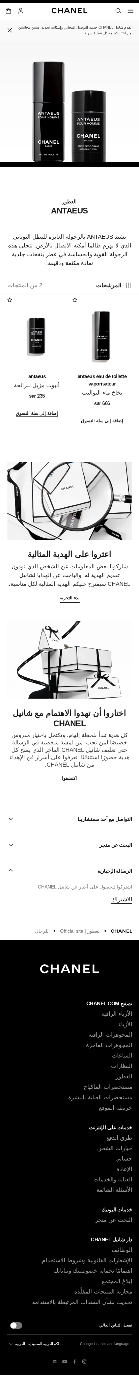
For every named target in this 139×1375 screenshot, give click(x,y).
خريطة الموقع (115, 1108)
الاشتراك (121, 899)
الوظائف (122, 1250)
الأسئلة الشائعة (114, 1190)
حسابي (123, 1158)
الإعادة (124, 1169)
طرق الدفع (119, 1138)
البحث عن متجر (113, 1220)
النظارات (121, 1066)
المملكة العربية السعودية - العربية (40, 1344)
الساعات (122, 1055)
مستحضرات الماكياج (108, 1087)
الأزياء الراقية (116, 1014)
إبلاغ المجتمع (117, 1281)
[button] (69, 818)
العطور (124, 1076)
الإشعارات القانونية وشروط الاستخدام (87, 1260)
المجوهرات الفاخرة (109, 1045)
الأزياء (125, 1024)
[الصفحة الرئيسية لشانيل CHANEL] (121, 931)
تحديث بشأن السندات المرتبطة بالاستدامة (82, 1302)
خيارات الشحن (114, 1148)
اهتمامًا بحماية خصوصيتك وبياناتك (93, 1271)
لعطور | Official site (80, 931)
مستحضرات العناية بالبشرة (100, 1097)
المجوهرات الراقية (110, 1035)
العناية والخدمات (112, 1179)
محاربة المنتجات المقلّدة (103, 1291)
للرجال (42, 931)
